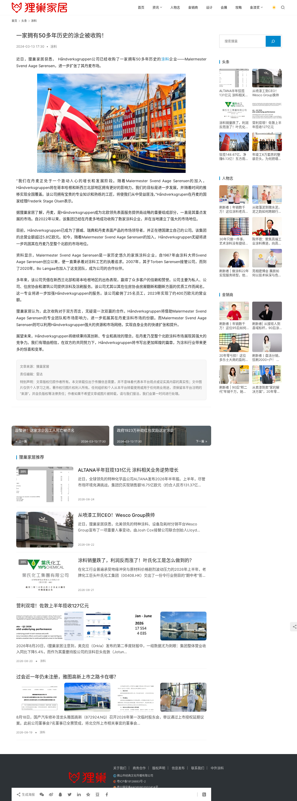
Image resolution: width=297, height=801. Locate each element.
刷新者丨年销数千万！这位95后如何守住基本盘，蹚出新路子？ (234, 326)
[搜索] (273, 41)
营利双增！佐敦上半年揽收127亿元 (52, 606)
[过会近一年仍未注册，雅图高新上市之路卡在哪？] (111, 697)
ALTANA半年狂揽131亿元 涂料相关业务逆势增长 (128, 470)
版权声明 (158, 768)
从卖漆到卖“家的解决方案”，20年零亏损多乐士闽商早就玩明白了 (266, 389)
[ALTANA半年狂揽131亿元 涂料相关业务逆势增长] (44, 484)
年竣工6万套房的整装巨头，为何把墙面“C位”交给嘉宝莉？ (266, 156)
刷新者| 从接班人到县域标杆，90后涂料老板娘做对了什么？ (266, 326)
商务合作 (139, 768)
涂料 (53, 46)
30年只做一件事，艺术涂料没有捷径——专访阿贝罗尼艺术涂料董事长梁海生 (234, 241)
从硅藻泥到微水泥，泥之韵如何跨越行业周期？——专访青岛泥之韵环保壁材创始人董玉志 (266, 209)
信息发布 (178, 768)
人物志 (175, 7)
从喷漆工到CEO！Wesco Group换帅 (116, 515)
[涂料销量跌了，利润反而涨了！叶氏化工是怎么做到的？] (44, 575)
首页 (141, 7)
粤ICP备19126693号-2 (131, 781)
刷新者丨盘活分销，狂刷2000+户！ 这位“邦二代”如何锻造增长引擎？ (266, 357)
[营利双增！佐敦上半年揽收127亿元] (111, 626)
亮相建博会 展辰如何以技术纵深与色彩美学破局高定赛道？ (266, 273)
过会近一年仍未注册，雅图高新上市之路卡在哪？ (67, 677)
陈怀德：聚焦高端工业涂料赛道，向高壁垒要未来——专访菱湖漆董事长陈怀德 (266, 241)
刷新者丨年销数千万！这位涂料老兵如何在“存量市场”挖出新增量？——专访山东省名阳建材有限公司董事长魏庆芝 (234, 209)
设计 (209, 7)
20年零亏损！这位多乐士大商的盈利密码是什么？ (234, 357)
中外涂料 (217, 768)
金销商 (193, 7)
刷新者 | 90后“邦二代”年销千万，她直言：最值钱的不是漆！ (233, 389)
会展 (224, 7)
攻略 (238, 7)
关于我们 (119, 768)
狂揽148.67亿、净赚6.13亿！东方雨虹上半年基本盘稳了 (234, 156)
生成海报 (28, 794)
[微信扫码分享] (42, 794)
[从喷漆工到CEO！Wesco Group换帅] (44, 529)
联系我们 (197, 768)
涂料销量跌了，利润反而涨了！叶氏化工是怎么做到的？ (136, 560)
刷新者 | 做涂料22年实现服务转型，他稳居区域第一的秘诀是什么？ (234, 273)
